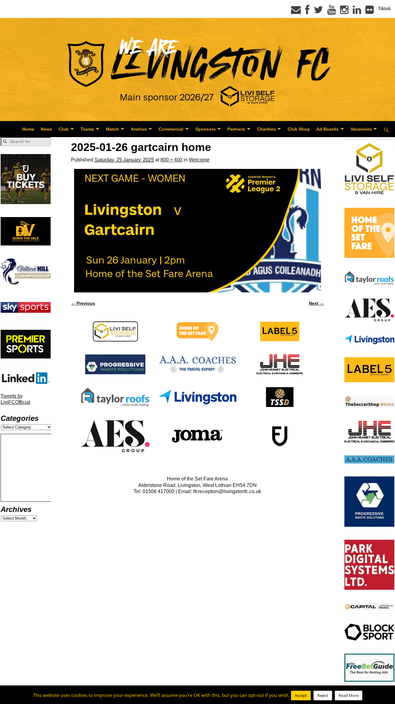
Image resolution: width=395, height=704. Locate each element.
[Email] (296, 11)
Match (112, 129)
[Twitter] (318, 11)
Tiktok (384, 8)
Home (28, 129)
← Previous (83, 303)
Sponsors (205, 129)
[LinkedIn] (357, 11)
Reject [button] (322, 695)
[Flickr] (369, 11)
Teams (87, 129)
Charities (266, 129)
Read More (349, 695)
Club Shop (299, 129)
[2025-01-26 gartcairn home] (197, 230)
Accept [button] (301, 695)
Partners (236, 129)
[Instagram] (344, 11)
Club (64, 129)
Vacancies (361, 129)
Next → (316, 303)
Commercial (171, 129)
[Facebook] (307, 11)
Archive (139, 129)
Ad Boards (327, 129)
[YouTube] (331, 11)
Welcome (199, 159)
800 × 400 (171, 159)
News (46, 129)
